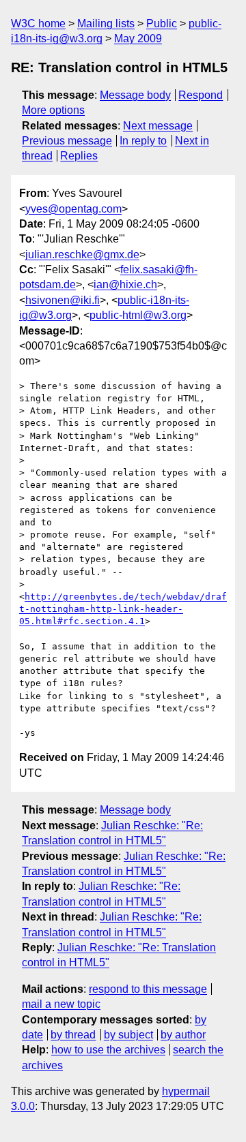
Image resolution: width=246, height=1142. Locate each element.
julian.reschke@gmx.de (82, 254)
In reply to (143, 140)
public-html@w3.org (138, 315)
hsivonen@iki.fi (62, 300)
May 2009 (138, 38)
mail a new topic (61, 1004)
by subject (128, 1034)
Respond (200, 95)
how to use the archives (108, 1049)
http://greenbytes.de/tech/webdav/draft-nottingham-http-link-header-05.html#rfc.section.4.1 (123, 608)
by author (183, 1034)
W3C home (38, 23)
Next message (158, 126)
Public (161, 23)
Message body (135, 95)
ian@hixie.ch (125, 284)
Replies (79, 155)
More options (53, 110)
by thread (73, 1034)
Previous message (67, 140)
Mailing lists (106, 23)
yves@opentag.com (73, 209)
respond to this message (148, 989)
